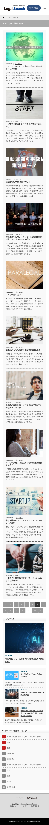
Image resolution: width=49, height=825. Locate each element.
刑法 (8, 776)
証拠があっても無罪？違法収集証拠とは (23, 350)
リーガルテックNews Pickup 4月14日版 (32, 675)
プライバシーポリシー (29, 804)
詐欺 (8, 742)
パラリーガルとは (13, 295)
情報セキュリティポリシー (19, 806)
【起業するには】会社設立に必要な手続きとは (24, 125)
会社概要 (15, 804)
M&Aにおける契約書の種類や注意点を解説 (32, 693)
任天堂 (9, 781)
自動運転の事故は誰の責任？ (18, 182)
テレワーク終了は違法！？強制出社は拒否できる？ (24, 464)
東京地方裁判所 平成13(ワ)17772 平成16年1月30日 (24, 736)
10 (16, 610)
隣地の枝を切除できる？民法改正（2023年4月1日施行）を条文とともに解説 (32, 713)
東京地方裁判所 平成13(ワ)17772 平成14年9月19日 (24, 764)
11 (22, 610)
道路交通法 (10, 759)
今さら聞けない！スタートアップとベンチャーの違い (24, 521)
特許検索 (33, 8)
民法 (8, 770)
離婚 (8, 748)
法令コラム (18, 64)
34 (35, 610)
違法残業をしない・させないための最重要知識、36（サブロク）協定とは (24, 238)
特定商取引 (35, 806)
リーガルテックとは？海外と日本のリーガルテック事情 (24, 67)
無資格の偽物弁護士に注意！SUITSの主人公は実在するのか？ (24, 406)
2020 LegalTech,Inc (22, 821)
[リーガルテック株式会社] (24, 798)
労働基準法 (10, 753)
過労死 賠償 (11, 787)
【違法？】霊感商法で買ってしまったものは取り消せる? (24, 579)
